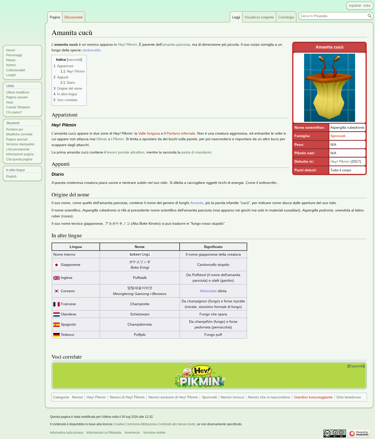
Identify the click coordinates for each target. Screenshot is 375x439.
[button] (357, 366)
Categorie (61, 397)
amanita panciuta (176, 44)
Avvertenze (132, 432)
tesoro (112, 152)
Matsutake (208, 291)
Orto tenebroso (348, 397)
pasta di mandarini (196, 152)
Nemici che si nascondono (269, 397)
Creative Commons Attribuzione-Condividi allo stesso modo (154, 424)
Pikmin (118, 139)
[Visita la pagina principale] (22, 20)
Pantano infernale (181, 133)
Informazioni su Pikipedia (103, 432)
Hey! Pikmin (339, 161)
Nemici (77, 397)
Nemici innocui (232, 397)
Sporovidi (337, 136)
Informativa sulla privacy (66, 432)
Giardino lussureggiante (313, 397)
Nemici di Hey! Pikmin (127, 397)
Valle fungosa (149, 133)
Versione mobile (154, 432)
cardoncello (91, 50)
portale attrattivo (131, 152)
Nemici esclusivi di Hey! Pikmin (173, 397)
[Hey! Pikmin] (200, 375)
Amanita (196, 203)
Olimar (101, 139)
